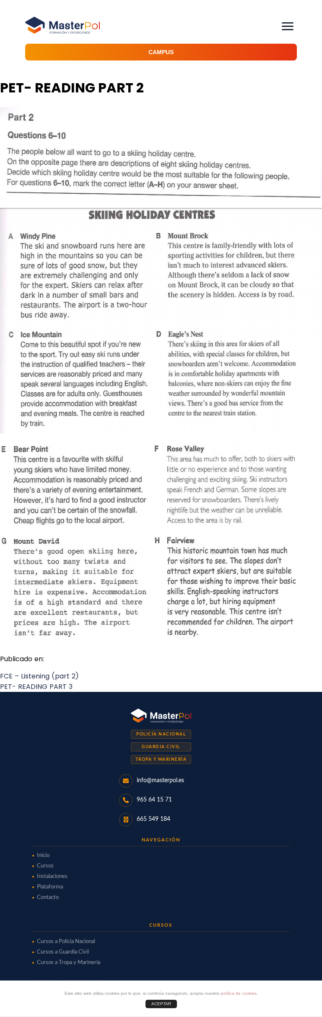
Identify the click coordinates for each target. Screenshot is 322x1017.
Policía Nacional (161, 734)
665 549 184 (153, 819)
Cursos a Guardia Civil (63, 952)
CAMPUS (161, 52)
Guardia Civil (161, 747)
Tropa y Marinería (161, 759)
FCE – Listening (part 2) (39, 676)
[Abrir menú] (287, 26)
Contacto (48, 897)
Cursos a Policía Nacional (66, 941)
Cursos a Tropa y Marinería (68, 962)
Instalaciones (52, 876)
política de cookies (239, 993)
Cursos (45, 866)
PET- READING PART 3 (36, 686)
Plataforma (50, 887)
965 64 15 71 (154, 800)
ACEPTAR (161, 1003)
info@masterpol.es (160, 780)
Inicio (43, 855)
